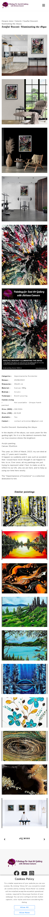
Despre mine (7, 21)
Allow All (24, 907)
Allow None (24, 913)
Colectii (18, 21)
